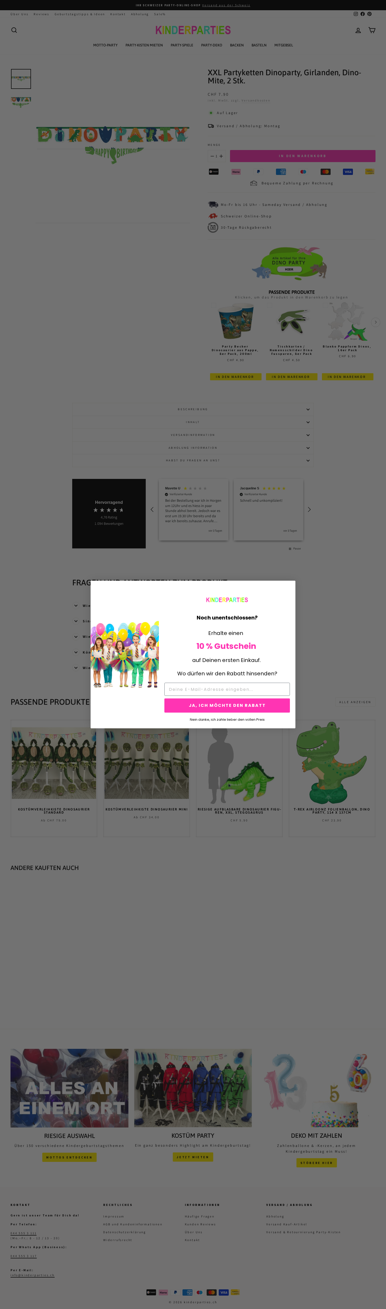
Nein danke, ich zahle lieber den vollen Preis (227, 719)
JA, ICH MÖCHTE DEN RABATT (227, 705)
